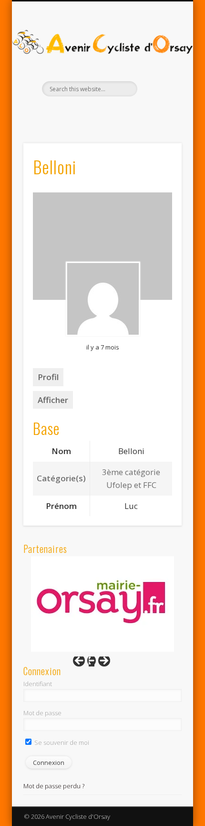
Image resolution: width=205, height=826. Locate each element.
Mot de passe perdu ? (53, 786)
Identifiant (37, 683)
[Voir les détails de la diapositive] (102, 604)
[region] (102, 604)
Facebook (91, 112)
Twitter (111, 112)
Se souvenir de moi (61, 742)
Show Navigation (158, 85)
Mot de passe (42, 713)
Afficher (53, 399)
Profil (48, 376)
